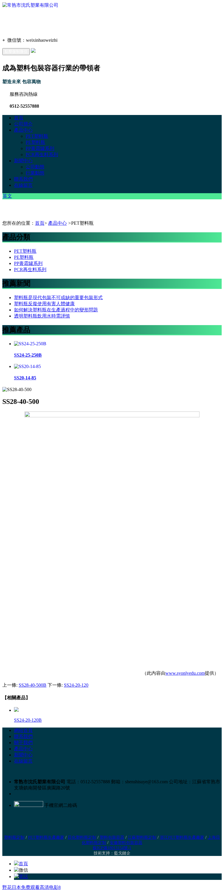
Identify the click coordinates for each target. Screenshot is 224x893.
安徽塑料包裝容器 (126, 842)
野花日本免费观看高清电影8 (31, 887)
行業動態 (35, 172)
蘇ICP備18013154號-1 (112, 848)
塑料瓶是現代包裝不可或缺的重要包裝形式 (58, 297)
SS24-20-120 (76, 685)
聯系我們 (23, 179)
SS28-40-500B (32, 685)
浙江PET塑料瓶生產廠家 (182, 837)
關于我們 (23, 742)
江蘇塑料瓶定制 (142, 837)
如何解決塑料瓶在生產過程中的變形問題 (56, 309)
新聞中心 (23, 160)
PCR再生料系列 (42, 154)
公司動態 (35, 166)
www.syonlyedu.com (185, 673)
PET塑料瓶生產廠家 (46, 837)
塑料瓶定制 (14, 837)
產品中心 (23, 130)
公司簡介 (23, 123)
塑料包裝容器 (112, 837)
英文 (7, 195)
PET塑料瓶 (37, 136)
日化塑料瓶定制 (82, 837)
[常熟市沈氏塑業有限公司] (30, 5)
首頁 (18, 117)
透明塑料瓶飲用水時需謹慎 (42, 315)
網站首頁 (23, 730)
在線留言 (23, 185)
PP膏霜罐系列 (40, 148)
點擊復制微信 (16, 51)
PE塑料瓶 (35, 142)
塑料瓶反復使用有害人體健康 (44, 303)
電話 (23, 876)
